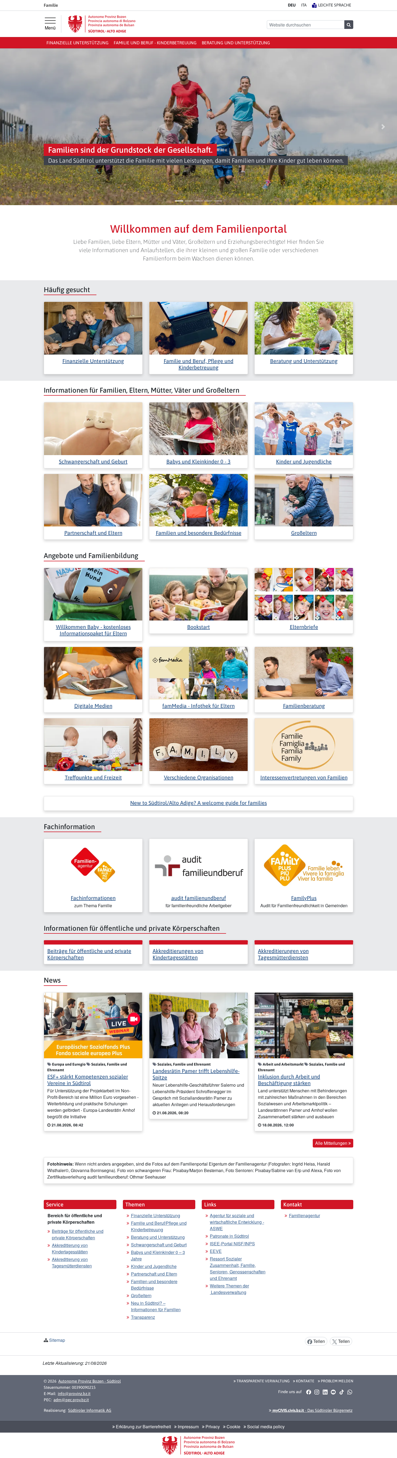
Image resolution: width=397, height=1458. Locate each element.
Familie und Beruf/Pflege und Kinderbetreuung (159, 1226)
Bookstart (198, 627)
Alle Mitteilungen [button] (331, 1143)
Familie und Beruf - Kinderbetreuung (155, 42)
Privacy (212, 1426)
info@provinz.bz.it (74, 1393)
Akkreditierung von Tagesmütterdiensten (72, 1262)
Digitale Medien (93, 706)
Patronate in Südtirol (229, 1236)
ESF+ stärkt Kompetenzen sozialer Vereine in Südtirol (87, 1079)
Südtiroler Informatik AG (89, 1410)
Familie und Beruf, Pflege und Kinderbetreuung (198, 364)
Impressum (188, 1426)
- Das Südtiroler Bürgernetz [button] (311, 1410)
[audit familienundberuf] (198, 865)
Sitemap (57, 1340)
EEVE (216, 1251)
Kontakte (304, 1381)
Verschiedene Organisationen (198, 777)
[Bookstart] (198, 593)
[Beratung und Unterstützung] (304, 328)
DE (292, 5)
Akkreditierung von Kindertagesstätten (70, 1248)
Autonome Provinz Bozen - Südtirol (89, 1381)
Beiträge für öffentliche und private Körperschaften (77, 1234)
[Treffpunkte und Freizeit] (93, 744)
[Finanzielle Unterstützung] (93, 328)
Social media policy (265, 1426)
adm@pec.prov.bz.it (71, 1399)
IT (304, 5)
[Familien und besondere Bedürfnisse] (198, 499)
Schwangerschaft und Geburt (93, 461)
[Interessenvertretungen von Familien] (304, 744)
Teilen (318, 1341)
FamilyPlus (304, 898)
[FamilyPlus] (304, 865)
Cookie (233, 1426)
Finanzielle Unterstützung (77, 42)
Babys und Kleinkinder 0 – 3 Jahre (158, 1255)
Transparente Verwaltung (263, 1381)
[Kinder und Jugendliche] (304, 428)
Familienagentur (304, 1215)
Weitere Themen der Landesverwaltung (229, 1289)
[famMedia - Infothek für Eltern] (198, 672)
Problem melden (336, 1381)
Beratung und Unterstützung (236, 42)
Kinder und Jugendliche (304, 461)
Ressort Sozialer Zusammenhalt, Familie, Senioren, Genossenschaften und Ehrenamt (237, 1268)
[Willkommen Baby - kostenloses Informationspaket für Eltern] (93, 593)
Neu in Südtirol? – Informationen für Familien (156, 1306)
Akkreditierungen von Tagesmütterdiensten (283, 954)
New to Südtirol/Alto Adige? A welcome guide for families (198, 803)
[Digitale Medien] (93, 672)
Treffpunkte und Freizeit (93, 777)
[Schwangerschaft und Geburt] (93, 428)
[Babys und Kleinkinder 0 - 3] (198, 428)
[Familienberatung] (304, 672)
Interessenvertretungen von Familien (304, 777)
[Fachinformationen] (93, 865)
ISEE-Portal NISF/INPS (232, 1243)
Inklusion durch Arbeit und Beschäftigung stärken (289, 1079)
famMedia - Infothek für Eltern (198, 706)
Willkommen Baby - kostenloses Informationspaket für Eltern (93, 630)
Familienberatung (304, 706)
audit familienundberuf (198, 898)
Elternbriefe (304, 627)
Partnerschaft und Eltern (93, 533)
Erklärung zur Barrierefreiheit (143, 1426)
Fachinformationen (93, 898)
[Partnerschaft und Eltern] (93, 499)
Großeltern (304, 533)
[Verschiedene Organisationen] (198, 744)
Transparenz (143, 1317)
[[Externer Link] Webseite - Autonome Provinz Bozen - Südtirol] (102, 24)
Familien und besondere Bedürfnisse (198, 533)
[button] (14, 126)
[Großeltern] (304, 499)
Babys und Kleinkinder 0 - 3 (198, 461)
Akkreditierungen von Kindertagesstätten (178, 954)
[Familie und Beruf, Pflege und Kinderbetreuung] (198, 328)
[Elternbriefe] (304, 593)
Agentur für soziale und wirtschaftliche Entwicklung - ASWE (237, 1222)
